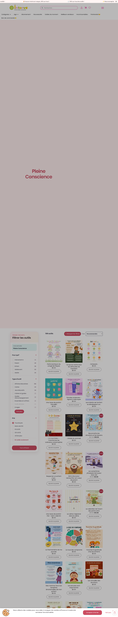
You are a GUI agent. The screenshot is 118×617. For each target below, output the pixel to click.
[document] (59, 308)
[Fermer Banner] (116, 1)
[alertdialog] (59, 1)
